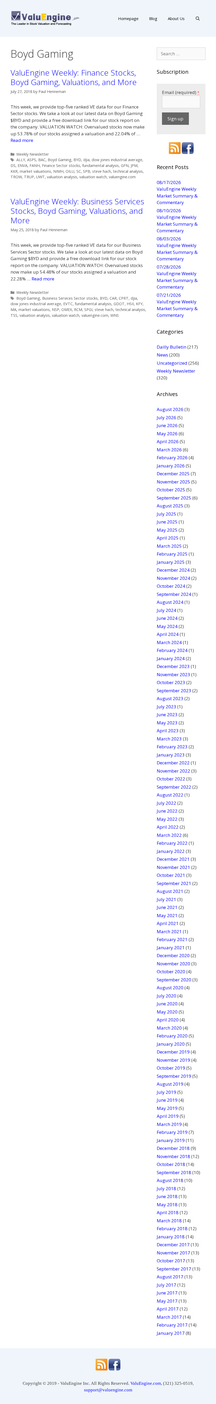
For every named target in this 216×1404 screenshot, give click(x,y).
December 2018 (173, 1148)
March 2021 (169, 931)
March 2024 (169, 642)
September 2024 (174, 594)
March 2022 (169, 835)
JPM (134, 165)
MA (13, 309)
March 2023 (169, 739)
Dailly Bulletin (171, 347)
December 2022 (173, 763)
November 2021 (173, 867)
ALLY (20, 159)
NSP (55, 309)
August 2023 (170, 698)
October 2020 (171, 971)
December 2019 (173, 1052)
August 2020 (170, 988)
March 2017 (169, 1317)
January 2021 (171, 948)
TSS (14, 315)
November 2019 (173, 1060)
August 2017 (170, 1277)
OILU (70, 171)
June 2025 (167, 522)
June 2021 (167, 907)
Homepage (128, 18)
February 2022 (172, 843)
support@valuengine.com (108, 1389)
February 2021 (172, 939)
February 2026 (172, 457)
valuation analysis (62, 176)
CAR (113, 298)
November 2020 (173, 964)
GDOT (119, 303)
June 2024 (167, 618)
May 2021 (167, 915)
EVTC (68, 303)
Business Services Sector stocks (70, 298)
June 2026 (167, 425)
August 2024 (170, 602)
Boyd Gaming (59, 159)
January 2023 (171, 755)
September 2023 (174, 691)
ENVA (22, 165)
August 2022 (170, 795)
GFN (125, 165)
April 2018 (168, 1212)
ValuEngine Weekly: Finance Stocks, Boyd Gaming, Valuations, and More (74, 77)
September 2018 (174, 1172)
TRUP (29, 176)
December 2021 (173, 859)
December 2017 (173, 1245)
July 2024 (166, 610)
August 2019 (170, 1084)
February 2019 (172, 1132)
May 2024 (167, 626)
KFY (139, 303)
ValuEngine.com (145, 1383)
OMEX (66, 309)
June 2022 (167, 811)
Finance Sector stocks (61, 165)
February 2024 (172, 650)
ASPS (31, 159)
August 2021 (170, 891)
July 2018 (166, 1188)
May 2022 (167, 819)
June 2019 (167, 1100)
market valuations (35, 171)
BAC (42, 159)
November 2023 (173, 674)
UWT (40, 176)
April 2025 (168, 538)
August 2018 (170, 1180)
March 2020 (169, 1028)
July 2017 (166, 1285)
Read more (22, 140)
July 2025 (166, 514)
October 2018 (171, 1164)
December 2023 (173, 666)
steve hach (101, 171)
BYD (77, 159)
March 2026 (169, 450)
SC (78, 171)
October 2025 (171, 490)
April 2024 (168, 634)
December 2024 (173, 570)
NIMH (58, 171)
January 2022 (171, 851)
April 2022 (168, 827)
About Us (176, 18)
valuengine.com (122, 176)
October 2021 (171, 875)
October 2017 (171, 1261)
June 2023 (167, 714)
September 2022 (174, 787)
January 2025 (171, 562)
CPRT (124, 298)
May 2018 (167, 1205)
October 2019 (171, 1068)
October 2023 (171, 682)
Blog (153, 18)
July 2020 (166, 996)
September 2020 (174, 980)
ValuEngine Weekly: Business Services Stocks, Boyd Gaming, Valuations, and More (77, 211)
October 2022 (171, 779)
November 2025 (173, 482)
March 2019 (169, 1124)
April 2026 (168, 441)
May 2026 (167, 434)
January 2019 (171, 1140)
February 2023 (172, 747)
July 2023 (166, 707)
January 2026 (171, 466)
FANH (35, 165)
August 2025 (170, 506)
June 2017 (167, 1293)
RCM (78, 309)
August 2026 (170, 409)
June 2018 (167, 1196)
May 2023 (167, 723)
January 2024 (171, 658)
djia (86, 159)
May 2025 (167, 530)
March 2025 (169, 546)
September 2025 (174, 498)
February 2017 (172, 1325)
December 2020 (173, 955)
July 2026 (166, 417)
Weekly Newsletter (32, 154)
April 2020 (168, 1020)
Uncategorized (172, 363)
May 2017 (167, 1301)
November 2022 (173, 771)
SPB (86, 171)
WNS (114, 315)
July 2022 (166, 803)
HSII (130, 303)
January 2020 (171, 1044)
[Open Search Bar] (197, 18)
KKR (14, 171)
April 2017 (168, 1309)
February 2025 (172, 554)
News (162, 355)
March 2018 (169, 1221)
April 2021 (168, 923)
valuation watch (93, 176)
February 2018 (172, 1228)
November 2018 (173, 1156)
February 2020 (172, 1036)
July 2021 (166, 899)
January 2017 (171, 1333)
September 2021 (174, 883)
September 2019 (174, 1076)
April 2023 (168, 731)
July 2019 (166, 1092)
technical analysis (128, 171)
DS (13, 165)
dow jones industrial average (117, 159)
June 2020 (167, 1004)
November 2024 (173, 578)
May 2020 (167, 1012)
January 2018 (171, 1237)
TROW (16, 176)
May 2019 (167, 1108)
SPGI (88, 309)
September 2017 (174, 1269)
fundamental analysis (100, 165)
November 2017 (173, 1253)
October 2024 (171, 586)
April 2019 (168, 1116)
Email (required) (180, 92)
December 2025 (173, 474)
